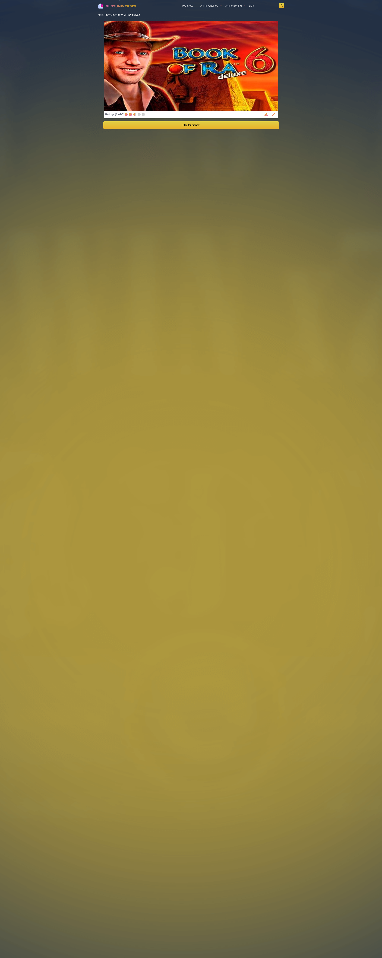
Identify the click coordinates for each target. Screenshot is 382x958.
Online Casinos (209, 5)
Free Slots (187, 5)
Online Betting (233, 5)
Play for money (191, 125)
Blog (251, 5)
